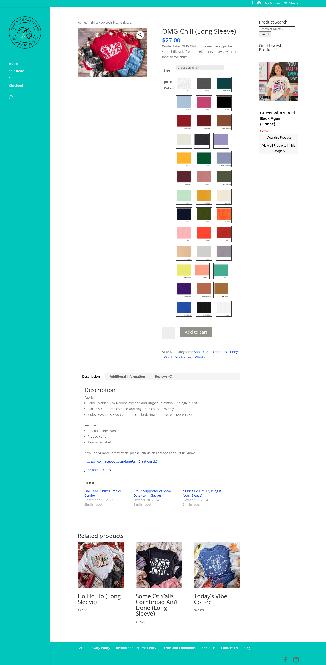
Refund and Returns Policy (136, 648)
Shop (13, 78)
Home (13, 64)
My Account (272, 3)
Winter (180, 357)
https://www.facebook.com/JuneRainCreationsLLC (121, 461)
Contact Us (229, 648)
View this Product (279, 137)
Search (265, 34)
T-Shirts (93, 22)
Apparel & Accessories (210, 352)
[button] (140, 35)
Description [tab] (91, 376)
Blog (247, 648)
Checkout (16, 86)
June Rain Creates (97, 470)
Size (167, 70)
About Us (208, 648)
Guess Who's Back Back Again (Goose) (278, 118)
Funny (233, 352)
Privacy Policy (99, 648)
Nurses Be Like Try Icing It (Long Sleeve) (202, 493)
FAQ (81, 648)
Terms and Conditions (179, 648)
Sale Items (16, 71)
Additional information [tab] (127, 376)
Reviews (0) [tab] (163, 376)
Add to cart (196, 332)
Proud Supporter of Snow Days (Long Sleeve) (152, 493)
